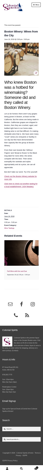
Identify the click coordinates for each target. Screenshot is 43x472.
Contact (15, 350)
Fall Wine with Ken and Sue (17, 271)
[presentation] (21, 253)
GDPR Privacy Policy (10, 460)
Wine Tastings (9, 228)
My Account (7, 468)
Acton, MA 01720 (8, 370)
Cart (33, 467)
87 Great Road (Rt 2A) (10, 367)
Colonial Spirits (19, 338)
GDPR (24, 455)
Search (21, 468)
